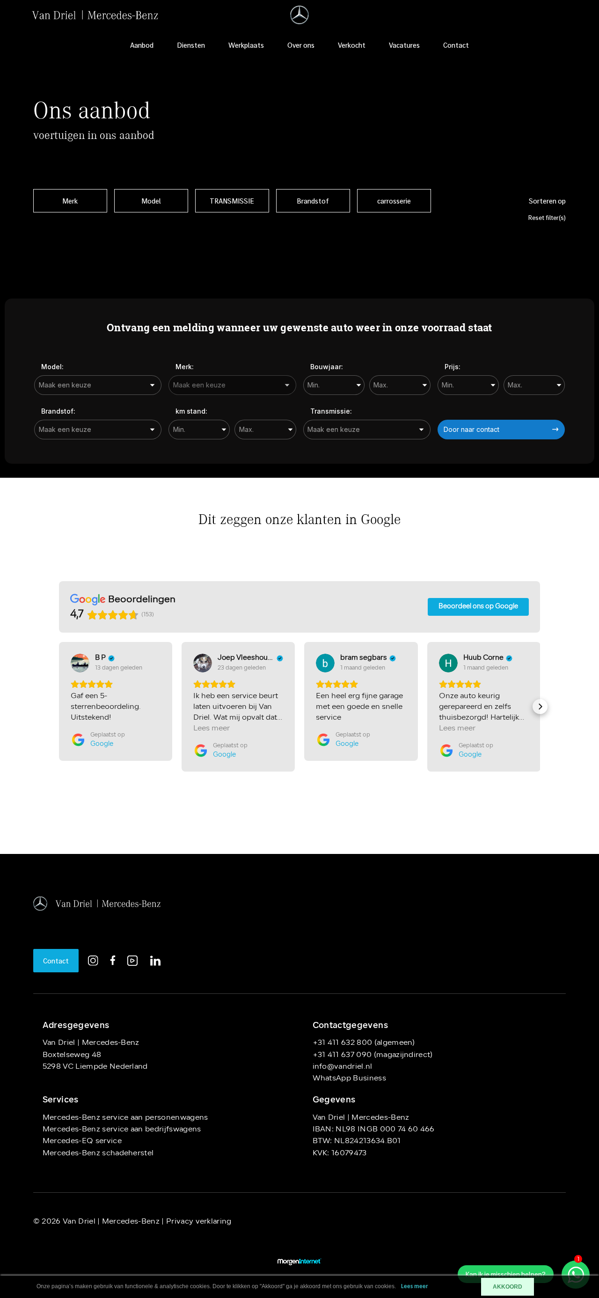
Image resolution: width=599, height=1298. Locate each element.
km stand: (191, 411)
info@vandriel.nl (343, 1067)
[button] (58, 706)
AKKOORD (507, 1286)
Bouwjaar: (326, 367)
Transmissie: (331, 411)
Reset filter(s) (547, 217)
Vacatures (404, 45)
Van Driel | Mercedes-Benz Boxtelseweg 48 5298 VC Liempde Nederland (95, 1055)
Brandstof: (58, 411)
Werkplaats (246, 45)
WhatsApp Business (349, 1078)
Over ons (300, 45)
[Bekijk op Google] (80, 663)
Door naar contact (471, 429)
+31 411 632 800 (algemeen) (364, 1043)
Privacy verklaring (198, 1221)
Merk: (184, 367)
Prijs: (452, 367)
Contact (456, 45)
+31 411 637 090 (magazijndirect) (373, 1055)
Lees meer (414, 1286)
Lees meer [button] (211, 728)
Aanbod (141, 45)
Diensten (191, 45)
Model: (52, 367)
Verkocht (351, 45)
